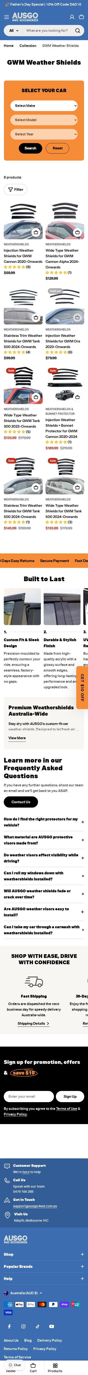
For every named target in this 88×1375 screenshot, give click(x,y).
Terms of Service (72, 706)
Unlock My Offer (65, 701)
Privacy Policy (65, 706)
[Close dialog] (84, 662)
